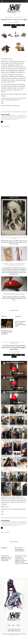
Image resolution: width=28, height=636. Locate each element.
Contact (18, 625)
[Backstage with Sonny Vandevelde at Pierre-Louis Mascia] (7, 323)
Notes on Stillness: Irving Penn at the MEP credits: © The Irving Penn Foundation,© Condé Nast (14, 298)
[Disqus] (14, 146)
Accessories (5, 263)
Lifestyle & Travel (19, 264)
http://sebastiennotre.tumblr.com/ (10, 105)
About (13, 625)
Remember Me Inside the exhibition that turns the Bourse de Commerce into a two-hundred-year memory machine (14, 242)
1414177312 (4, 316)
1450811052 (4, 547)
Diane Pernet (16, 22)
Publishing (14, 238)
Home (9, 625)
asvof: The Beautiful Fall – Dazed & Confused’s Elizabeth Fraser (20, 324)
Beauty (4, 293)
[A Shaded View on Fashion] (14, 8)
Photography (23, 237)
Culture (3, 237)
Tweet (21, 17)
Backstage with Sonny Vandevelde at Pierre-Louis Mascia (7, 332)
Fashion (19, 263)
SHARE (15, 356)
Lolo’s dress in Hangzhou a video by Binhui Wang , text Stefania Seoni (6, 558)
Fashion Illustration (10, 17)
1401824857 (18, 316)
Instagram (17, 17)
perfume (12, 343)
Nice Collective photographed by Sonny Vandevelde (20, 549)
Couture (11, 263)
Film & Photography (10, 237)
